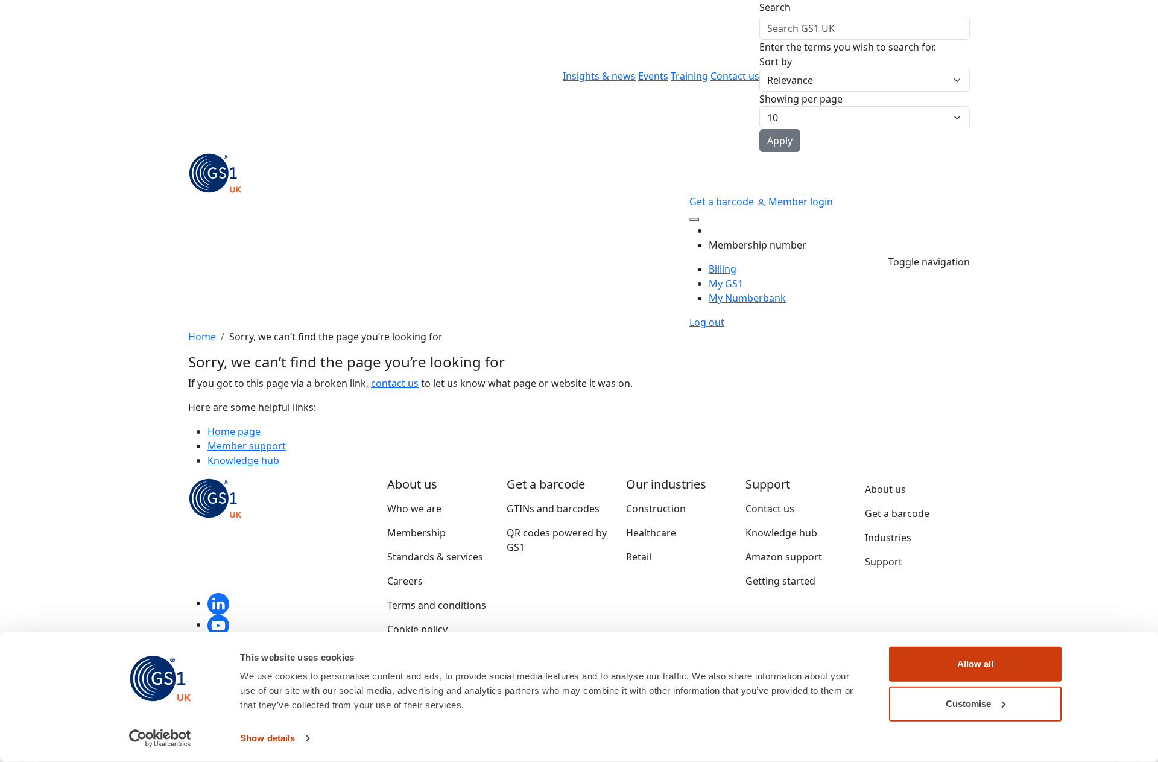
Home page (234, 431)
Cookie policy (417, 629)
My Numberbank (747, 298)
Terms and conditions (436, 605)
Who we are (414, 508)
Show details (267, 738)
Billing (722, 269)
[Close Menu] (694, 219)
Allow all (975, 664)
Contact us (734, 76)
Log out (706, 322)
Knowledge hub (243, 460)
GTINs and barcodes (553, 508)
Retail (638, 557)
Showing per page (801, 99)
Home (202, 336)
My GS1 (726, 283)
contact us (395, 383)
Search (775, 7)
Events (653, 76)
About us (885, 489)
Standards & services (435, 557)
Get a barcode (722, 201)
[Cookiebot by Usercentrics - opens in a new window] (160, 738)
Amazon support (783, 557)
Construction (656, 508)
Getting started (780, 581)
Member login (799, 201)
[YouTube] (218, 624)
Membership (416, 532)
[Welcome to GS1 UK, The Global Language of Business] (215, 172)
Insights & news (599, 76)
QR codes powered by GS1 (557, 540)
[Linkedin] (218, 602)
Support (883, 561)
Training (689, 76)
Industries (888, 537)
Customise (968, 703)
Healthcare (651, 532)
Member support (246, 445)
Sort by (775, 61)
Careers (405, 581)
